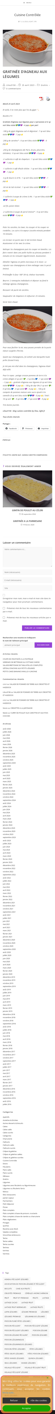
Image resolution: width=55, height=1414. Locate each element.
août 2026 (7, 729)
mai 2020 (6, 961)
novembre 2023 (9, 831)
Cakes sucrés (8, 1132)
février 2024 (7, 822)
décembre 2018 (9, 1014)
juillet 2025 (7, 769)
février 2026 (7, 747)
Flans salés (7, 1170)
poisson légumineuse (14, 1340)
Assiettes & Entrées (10, 1120)
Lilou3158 (10, 85)
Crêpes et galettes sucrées (13, 1157)
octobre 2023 (8, 834)
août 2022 (7, 878)
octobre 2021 (8, 909)
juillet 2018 (7, 1030)
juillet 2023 (7, 843)
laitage (45, 1298)
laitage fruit (27, 1302)
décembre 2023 (9, 828)
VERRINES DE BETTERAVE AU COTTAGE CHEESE (21, 662)
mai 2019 (6, 999)
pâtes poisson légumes (38, 1354)
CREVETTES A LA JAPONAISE (21, 708)
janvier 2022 (7, 899)
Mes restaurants (9, 1194)
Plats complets (8, 1210)
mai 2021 (6, 924)
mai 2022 (6, 887)
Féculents (6, 1167)
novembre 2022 (9, 868)
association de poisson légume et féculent (24, 1284)
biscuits (8, 1289)
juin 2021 (6, 921)
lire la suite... (9, 1392)
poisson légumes (39, 1335)
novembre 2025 (9, 756)
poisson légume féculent (16, 1335)
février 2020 (7, 971)
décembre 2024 (9, 791)
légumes (45, 1312)
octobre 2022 (8, 871)
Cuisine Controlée (10, 1160)
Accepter (26, 1408)
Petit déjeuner (8, 1204)
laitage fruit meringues (15, 1307)
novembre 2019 (9, 980)
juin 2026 (6, 735)
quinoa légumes (35, 1358)
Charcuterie (7, 1139)
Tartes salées (8, 1241)
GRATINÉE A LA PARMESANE (27, 521)
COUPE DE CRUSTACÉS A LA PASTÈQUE (18, 659)
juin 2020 (6, 958)
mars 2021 (7, 930)
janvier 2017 (7, 1086)
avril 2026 (6, 741)
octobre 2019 (8, 983)
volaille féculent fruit (35, 1367)
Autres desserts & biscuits (13, 1123)
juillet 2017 (7, 1067)
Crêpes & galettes (10, 1151)
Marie (5, 713)
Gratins (44, 85)
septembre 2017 (9, 1061)
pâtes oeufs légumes (14, 1354)
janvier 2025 (7, 787)
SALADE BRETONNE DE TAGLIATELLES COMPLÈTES (23, 665)
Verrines (6, 1254)
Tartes (5, 1238)
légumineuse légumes (35, 1316)
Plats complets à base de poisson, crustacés (20, 1213)
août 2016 (7, 1101)
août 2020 (7, 952)
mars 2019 (7, 1005)
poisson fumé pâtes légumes (17, 1321)
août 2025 (7, 766)
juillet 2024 (7, 806)
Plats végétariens (9, 1219)
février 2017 (7, 1082)
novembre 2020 (9, 943)
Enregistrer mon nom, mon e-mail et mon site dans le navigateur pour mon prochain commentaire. (27, 600)
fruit (7, 1298)
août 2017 (7, 1064)
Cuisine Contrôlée (27, 15)
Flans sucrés (7, 1173)
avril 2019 (6, 1002)
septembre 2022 (9, 874)
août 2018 (7, 1026)
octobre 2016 (8, 1095)
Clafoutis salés (8, 1145)
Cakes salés (7, 1129)
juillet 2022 (7, 881)
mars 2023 (7, 856)
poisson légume (40, 1330)
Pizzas (5, 1207)
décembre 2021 (9, 902)
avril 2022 (6, 890)
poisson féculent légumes (17, 1330)
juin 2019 (6, 995)
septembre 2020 (9, 949)
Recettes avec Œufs (10, 1229)
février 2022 (7, 896)
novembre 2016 (9, 1092)
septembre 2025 (9, 763)
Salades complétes (10, 1232)
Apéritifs (6, 1117)
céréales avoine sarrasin (36, 1293)
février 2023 (7, 859)
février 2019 (7, 1008)
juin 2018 (6, 1033)
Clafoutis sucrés (9, 1148)
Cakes (5, 1126)
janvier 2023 (7, 862)
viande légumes (28, 1363)
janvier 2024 (7, 825)
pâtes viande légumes (14, 1358)
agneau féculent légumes (17, 1279)
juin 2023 (6, 847)
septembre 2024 (9, 800)
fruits (35, 1298)
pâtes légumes (36, 1349)
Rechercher (43, 645)
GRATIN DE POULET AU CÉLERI (27, 510)
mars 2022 (7, 893)
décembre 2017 (9, 1051)
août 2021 (7, 915)
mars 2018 (7, 1042)
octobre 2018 (8, 1020)
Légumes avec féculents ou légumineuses (19, 1185)
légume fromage (29, 1312)
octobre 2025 (8, 760)
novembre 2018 (9, 1017)
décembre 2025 (9, 753)
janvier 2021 (7, 937)
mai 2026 (6, 738)
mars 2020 (7, 968)
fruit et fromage (21, 1298)
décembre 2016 (9, 1089)
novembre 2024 (9, 794)
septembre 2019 (9, 986)
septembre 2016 (9, 1098)
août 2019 (7, 989)
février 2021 (7, 933)
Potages (6, 1222)
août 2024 (7, 803)
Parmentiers (8, 1201)
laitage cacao (11, 1302)
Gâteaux (6, 1176)
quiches (6, 1226)
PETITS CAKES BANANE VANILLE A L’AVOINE (20, 671)
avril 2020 (6, 964)
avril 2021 (6, 927)
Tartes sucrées (8, 1244)
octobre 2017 (8, 1058)
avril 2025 (6, 778)
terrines (6, 1250)
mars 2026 (7, 744)
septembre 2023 (9, 837)
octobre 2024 (8, 797)
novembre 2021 (9, 905)
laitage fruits (36, 1307)
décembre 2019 (9, 977)
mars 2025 (7, 781)
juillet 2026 (7, 732)
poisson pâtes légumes (15, 1349)
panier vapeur (8, 1198)
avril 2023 (6, 853)
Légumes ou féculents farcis (14, 1188)
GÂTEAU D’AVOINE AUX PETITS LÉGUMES (19, 668)
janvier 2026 (7, 750)
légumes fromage (13, 1316)
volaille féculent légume (16, 1372)
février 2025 (7, 784)
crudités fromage (13, 1293)
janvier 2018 (7, 1048)
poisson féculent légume (36, 1326)
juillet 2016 (7, 1104)
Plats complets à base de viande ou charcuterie (21, 1216)
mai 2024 (6, 812)
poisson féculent (12, 1326)
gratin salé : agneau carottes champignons (29, 455)
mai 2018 (6, 1036)
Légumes (6, 1182)
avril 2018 (6, 1039)
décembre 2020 (9, 940)
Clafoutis (6, 1142)
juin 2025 (6, 772)
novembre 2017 (9, 1054)
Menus (5, 1191)
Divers (5, 1163)
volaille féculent (13, 1367)
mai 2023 (6, 850)
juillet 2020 (7, 955)
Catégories (7, 1136)
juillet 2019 (7, 992)
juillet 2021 (7, 918)
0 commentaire (13, 88)
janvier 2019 (7, 1011)
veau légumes (11, 1363)
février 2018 (7, 1045)
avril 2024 (6, 815)
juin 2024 (6, 809)
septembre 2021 (9, 912)
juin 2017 (6, 1070)
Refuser (14, 1400)
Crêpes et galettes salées (12, 1154)
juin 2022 (6, 884)
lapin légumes (11, 1312)
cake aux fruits (23, 1289)
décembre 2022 (9, 865)
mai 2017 (6, 1073)
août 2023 (7, 840)
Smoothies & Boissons (11, 1235)
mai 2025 (6, 775)
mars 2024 (7, 819)
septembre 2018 (9, 1023)
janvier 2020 (7, 974)
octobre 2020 (8, 946)
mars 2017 (7, 1079)
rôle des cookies (39, 1400)
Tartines (6, 1247)
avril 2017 (6, 1076)
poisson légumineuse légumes (18, 1344)
